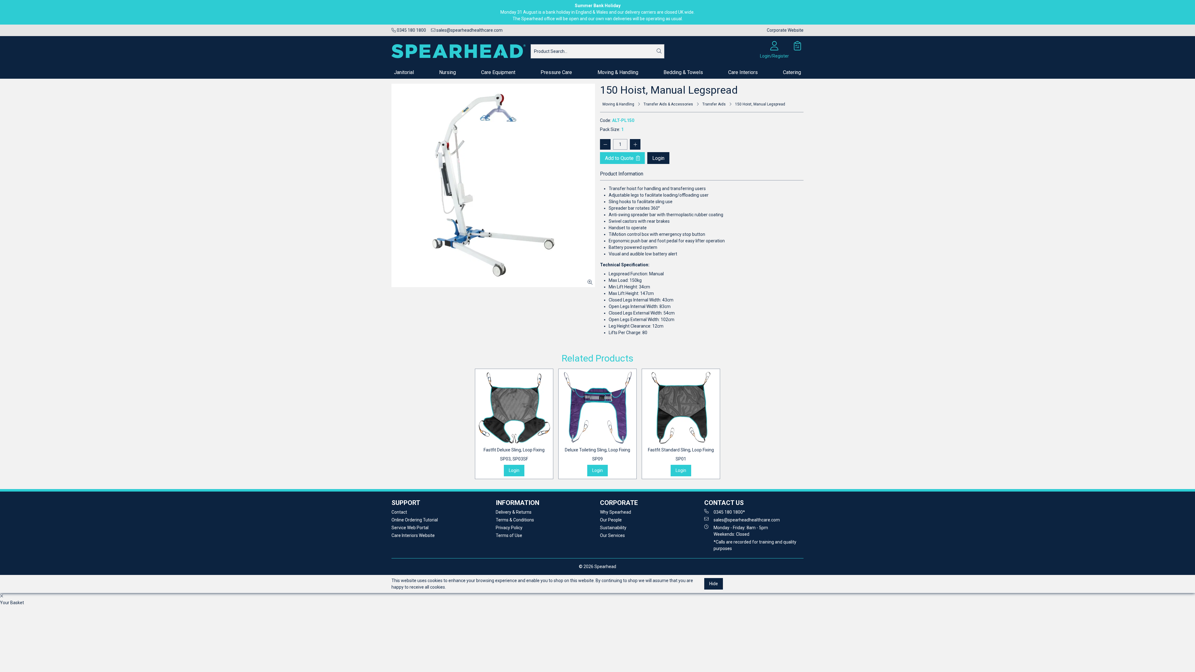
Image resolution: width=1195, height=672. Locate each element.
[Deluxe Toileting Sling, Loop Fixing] (597, 407)
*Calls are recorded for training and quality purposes (755, 545)
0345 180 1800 (411, 30)
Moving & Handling (618, 72)
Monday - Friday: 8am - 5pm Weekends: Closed (741, 531)
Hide (713, 583)
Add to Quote (620, 158)
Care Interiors (743, 72)
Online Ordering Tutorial (414, 519)
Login (658, 158)
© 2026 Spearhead (597, 566)
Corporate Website (785, 30)
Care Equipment (498, 72)
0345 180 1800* (729, 512)
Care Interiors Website (413, 535)
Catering (792, 72)
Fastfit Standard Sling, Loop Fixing (681, 454)
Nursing (447, 72)
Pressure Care (556, 72)
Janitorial (404, 72)
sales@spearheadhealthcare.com (469, 30)
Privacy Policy (509, 527)
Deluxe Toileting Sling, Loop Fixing (597, 454)
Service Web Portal (410, 527)
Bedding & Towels (683, 72)
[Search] (659, 51)
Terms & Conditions (515, 519)
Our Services (612, 535)
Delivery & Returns (514, 512)
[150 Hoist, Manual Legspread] (493, 185)
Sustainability (613, 527)
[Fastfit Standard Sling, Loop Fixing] (680, 407)
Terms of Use (509, 535)
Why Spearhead (615, 512)
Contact (399, 512)
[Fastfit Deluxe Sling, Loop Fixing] (514, 407)
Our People (611, 519)
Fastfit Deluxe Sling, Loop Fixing (514, 454)
